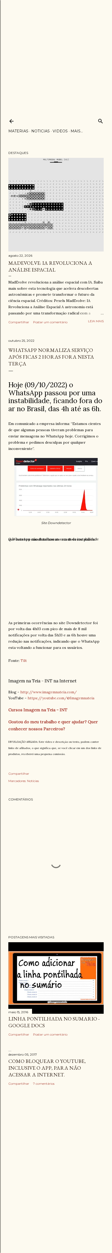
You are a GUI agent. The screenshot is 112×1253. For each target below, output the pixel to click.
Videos (60, 131)
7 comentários (43, 1084)
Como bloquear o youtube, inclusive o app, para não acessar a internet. (47, 1068)
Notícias (33, 781)
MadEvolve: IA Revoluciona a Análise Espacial (50, 266)
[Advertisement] (56, 56)
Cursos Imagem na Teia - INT (37, 709)
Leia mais (96, 321)
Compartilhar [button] (18, 322)
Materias (18, 131)
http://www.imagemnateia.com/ (48, 692)
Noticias (40, 131)
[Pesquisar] (100, 120)
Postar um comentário (50, 322)
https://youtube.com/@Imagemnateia (61, 698)
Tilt (24, 660)
